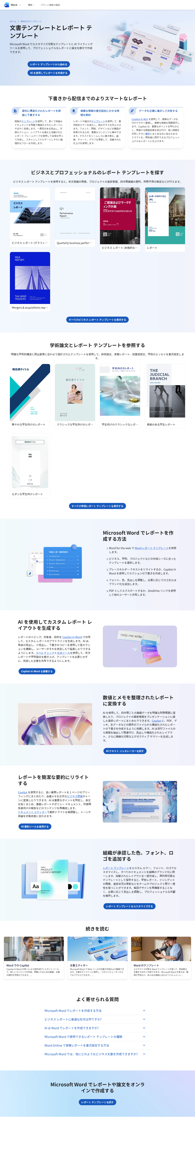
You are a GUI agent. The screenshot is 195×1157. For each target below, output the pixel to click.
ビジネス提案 (75, 796)
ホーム (13, 21)
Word (14, 5)
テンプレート (28, 121)
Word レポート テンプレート (151, 548)
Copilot (156, 720)
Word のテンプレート (31, 21)
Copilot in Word (72, 637)
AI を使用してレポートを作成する (48, 73)
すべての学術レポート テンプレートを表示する (97, 506)
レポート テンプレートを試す (97, 1102)
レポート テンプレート (116, 868)
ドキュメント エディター (32, 812)
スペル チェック (45, 652)
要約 (147, 134)
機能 (30, 4)
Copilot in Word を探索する (37, 671)
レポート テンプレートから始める (48, 64)
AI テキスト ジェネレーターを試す (125, 751)
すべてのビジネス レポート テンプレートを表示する (97, 319)
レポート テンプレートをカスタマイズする (129, 906)
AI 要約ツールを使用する (35, 826)
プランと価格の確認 (50, 4)
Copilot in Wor (140, 119)
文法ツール (63, 652)
